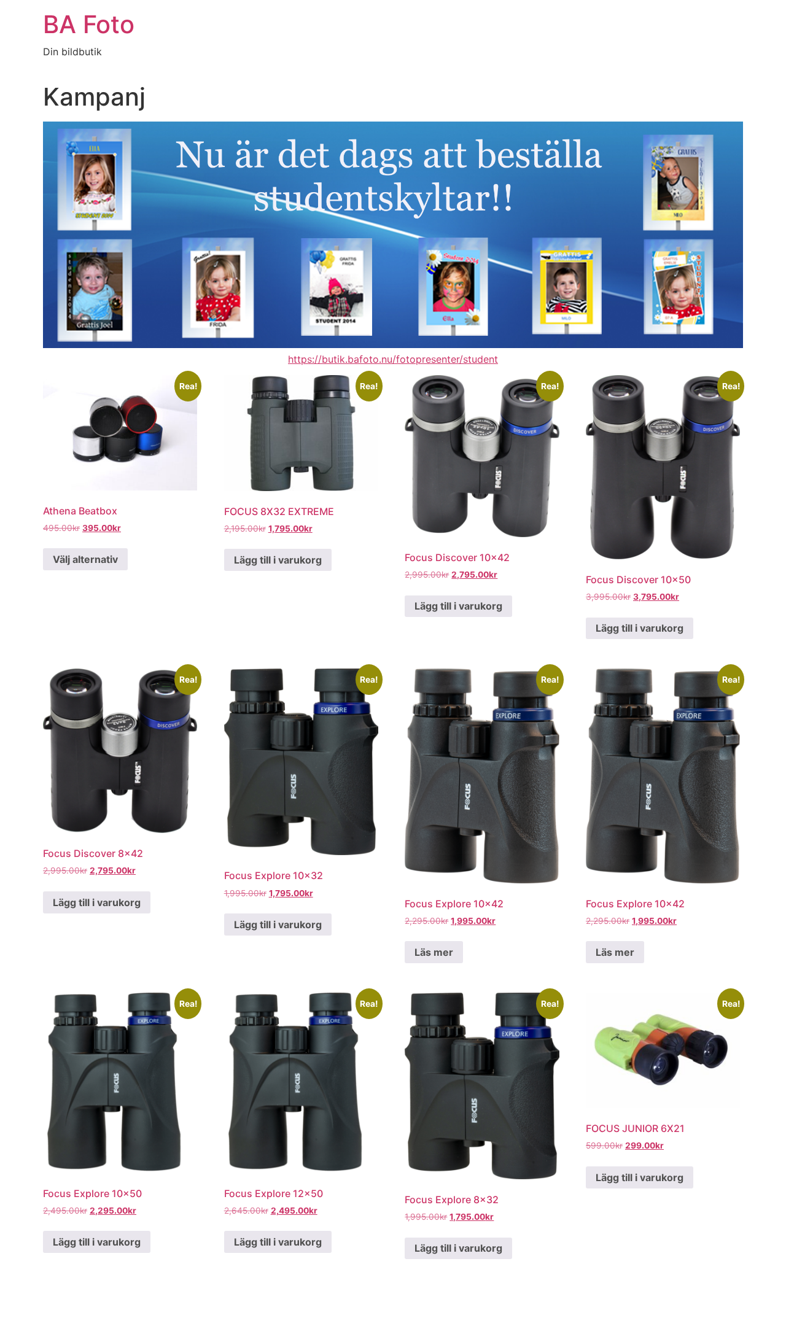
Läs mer (433, 952)
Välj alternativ (85, 559)
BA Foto (88, 24)
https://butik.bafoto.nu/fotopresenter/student (393, 359)
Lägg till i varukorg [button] (278, 560)
